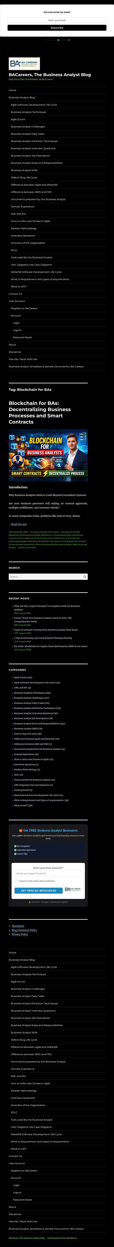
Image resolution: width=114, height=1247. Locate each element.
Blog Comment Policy (24, 930)
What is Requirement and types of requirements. (40, 279)
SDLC (14, 250)
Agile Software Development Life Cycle (34, 104)
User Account (17, 301)
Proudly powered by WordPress (62, 1238)
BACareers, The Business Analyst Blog (50, 74)
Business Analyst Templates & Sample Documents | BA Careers (46, 366)
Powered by (50, 40)
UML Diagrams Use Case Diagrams (31, 264)
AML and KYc (18, 213)
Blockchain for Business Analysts (24, 535)
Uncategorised (21, 790)
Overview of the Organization (28, 243)
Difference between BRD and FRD (31, 192)
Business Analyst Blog (22, 97)
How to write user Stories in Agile (30, 221)
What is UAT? (19, 286)
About (12, 344)
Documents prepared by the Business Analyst (38, 199)
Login (16, 323)
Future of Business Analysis (73, 541)
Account (16, 315)
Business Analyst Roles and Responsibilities (36, 163)
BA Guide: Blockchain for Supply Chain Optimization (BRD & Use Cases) (50, 646)
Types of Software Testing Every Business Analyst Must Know (46, 629)
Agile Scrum (18, 119)
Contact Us (15, 293)
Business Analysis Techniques (28, 112)
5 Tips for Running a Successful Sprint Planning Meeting (43, 638)
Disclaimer (15, 352)
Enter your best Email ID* (48, 867)
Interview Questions (23, 235)
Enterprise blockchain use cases (43, 541)
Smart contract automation (22, 544)
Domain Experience (22, 206)
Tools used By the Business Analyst (31, 257)
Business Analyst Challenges (28, 126)
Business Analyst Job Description (30, 155)
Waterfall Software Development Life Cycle (36, 272)
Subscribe (57, 28)
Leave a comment (27, 547)
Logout (17, 330)
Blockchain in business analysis (56, 535)
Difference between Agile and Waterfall (34, 184)
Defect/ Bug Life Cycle (24, 177)
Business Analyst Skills (24, 170)
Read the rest (19, 524)
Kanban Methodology (24, 228)
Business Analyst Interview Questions (33, 148)
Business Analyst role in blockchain (48, 538)
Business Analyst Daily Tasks (27, 133)
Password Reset (22, 337)
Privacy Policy (20, 934)
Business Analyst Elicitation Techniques (34, 141)
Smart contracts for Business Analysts (54, 544)
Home (12, 90)
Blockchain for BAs (71, 532)
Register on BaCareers (24, 308)
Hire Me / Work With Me (23, 359)
